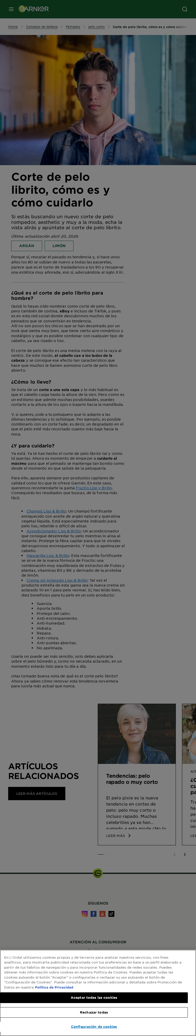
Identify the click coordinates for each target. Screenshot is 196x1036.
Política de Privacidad (54, 987)
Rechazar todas (94, 1012)
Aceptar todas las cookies (94, 997)
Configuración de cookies (94, 1027)
